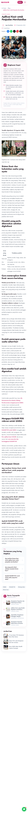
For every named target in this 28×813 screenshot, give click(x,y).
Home (4, 8)
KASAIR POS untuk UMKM (9, 430)
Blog (9, 8)
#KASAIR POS (12, 587)
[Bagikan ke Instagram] (17, 31)
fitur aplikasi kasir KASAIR (9, 437)
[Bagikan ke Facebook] (8, 31)
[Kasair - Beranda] (5, 2)
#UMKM (4, 587)
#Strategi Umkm (21, 587)
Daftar (20, 2)
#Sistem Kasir (6, 589)
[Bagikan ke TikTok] (14, 31)
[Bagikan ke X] (20, 31)
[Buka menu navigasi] (25, 2)
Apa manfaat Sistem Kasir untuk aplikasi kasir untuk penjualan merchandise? (12, 560)
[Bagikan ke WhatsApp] (11, 31)
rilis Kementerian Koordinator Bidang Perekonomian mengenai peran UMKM (12, 400)
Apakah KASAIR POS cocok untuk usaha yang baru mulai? (12, 577)
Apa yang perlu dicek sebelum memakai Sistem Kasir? (11, 568)
